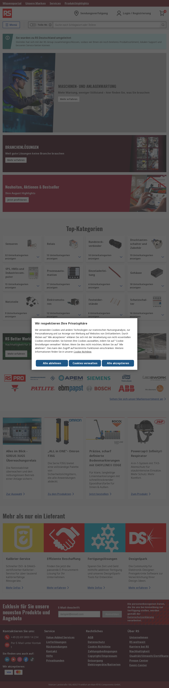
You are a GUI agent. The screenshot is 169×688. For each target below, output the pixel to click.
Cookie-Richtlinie (82, 351)
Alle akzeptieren (118, 363)
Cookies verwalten (85, 363)
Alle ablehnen (52, 363)
